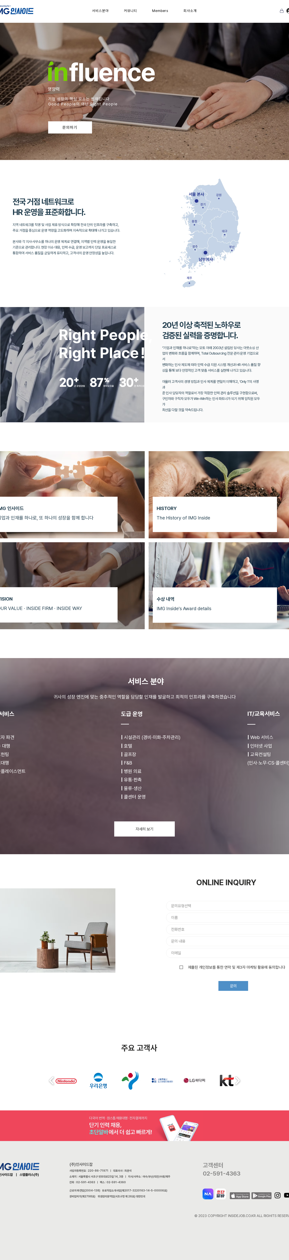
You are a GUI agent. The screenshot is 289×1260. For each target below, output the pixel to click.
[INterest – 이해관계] (138, 94)
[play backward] (51, 1080)
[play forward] (237, 1080)
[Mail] (282, 11)
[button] (100, 11)
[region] (133, 213)
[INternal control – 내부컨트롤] (152, 94)
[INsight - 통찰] (113, 94)
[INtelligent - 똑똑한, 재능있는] (117, 94)
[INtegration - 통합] (134, 94)
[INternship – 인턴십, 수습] (149, 94)
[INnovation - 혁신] (120, 94)
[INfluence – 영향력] (124, 94)
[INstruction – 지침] (142, 94)
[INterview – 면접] (145, 94)
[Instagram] (278, 1195)
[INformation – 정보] (127, 94)
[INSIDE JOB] (156, 94)
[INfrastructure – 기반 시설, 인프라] (131, 94)
